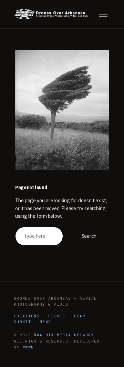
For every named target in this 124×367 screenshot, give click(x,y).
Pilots (56, 316)
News (45, 321)
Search (89, 236)
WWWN (28, 347)
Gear (79, 316)
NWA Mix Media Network (64, 335)
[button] (103, 14)
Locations (27, 316)
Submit (22, 321)
